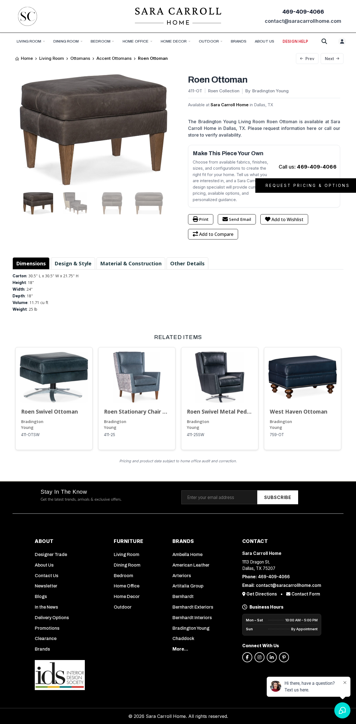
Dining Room (66, 41)
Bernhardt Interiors (192, 617)
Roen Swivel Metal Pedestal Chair (220, 411)
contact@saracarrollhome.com (303, 21)
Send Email (240, 219)
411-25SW (195, 435)
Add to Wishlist (287, 219)
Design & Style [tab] (73, 263)
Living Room (29, 41)
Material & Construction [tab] (131, 263)
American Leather (190, 565)
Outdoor (209, 41)
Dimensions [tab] (31, 263)
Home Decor (174, 41)
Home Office (136, 41)
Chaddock (183, 638)
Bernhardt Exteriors (192, 607)
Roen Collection (223, 90)
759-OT (277, 435)
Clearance (45, 638)
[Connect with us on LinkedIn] (272, 657)
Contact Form (305, 594)
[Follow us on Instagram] (259, 657)
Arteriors (181, 575)
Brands (42, 649)
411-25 (109, 435)
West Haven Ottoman (298, 411)
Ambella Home (187, 554)
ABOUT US (264, 41)
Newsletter (46, 586)
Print (204, 219)
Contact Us (46, 575)
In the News (46, 607)
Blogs (41, 596)
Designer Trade (51, 554)
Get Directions (261, 594)
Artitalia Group (187, 586)
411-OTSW (30, 435)
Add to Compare (216, 234)
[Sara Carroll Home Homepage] (178, 16)
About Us (44, 565)
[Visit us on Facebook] (247, 657)
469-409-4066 (303, 11)
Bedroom (100, 41)
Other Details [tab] (187, 263)
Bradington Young (32, 424)
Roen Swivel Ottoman (49, 411)
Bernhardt (183, 596)
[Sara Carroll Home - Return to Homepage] (27, 16)
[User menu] (342, 41)
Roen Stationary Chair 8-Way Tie (137, 411)
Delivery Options (52, 617)
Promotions (47, 628)
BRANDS (238, 41)
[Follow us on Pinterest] (284, 657)
